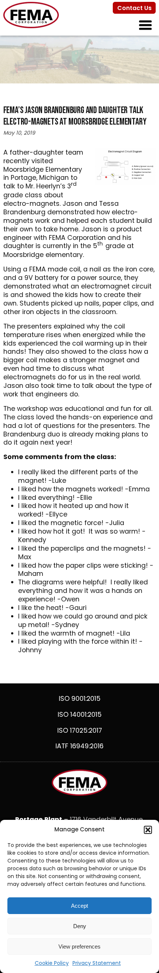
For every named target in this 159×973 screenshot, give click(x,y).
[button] (148, 830)
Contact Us (134, 8)
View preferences (79, 946)
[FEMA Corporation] (31, 26)
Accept (79, 906)
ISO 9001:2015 (80, 698)
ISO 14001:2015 (80, 714)
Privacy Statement (96, 963)
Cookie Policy (52, 963)
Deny (79, 926)
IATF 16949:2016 (79, 746)
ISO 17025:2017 (79, 730)
